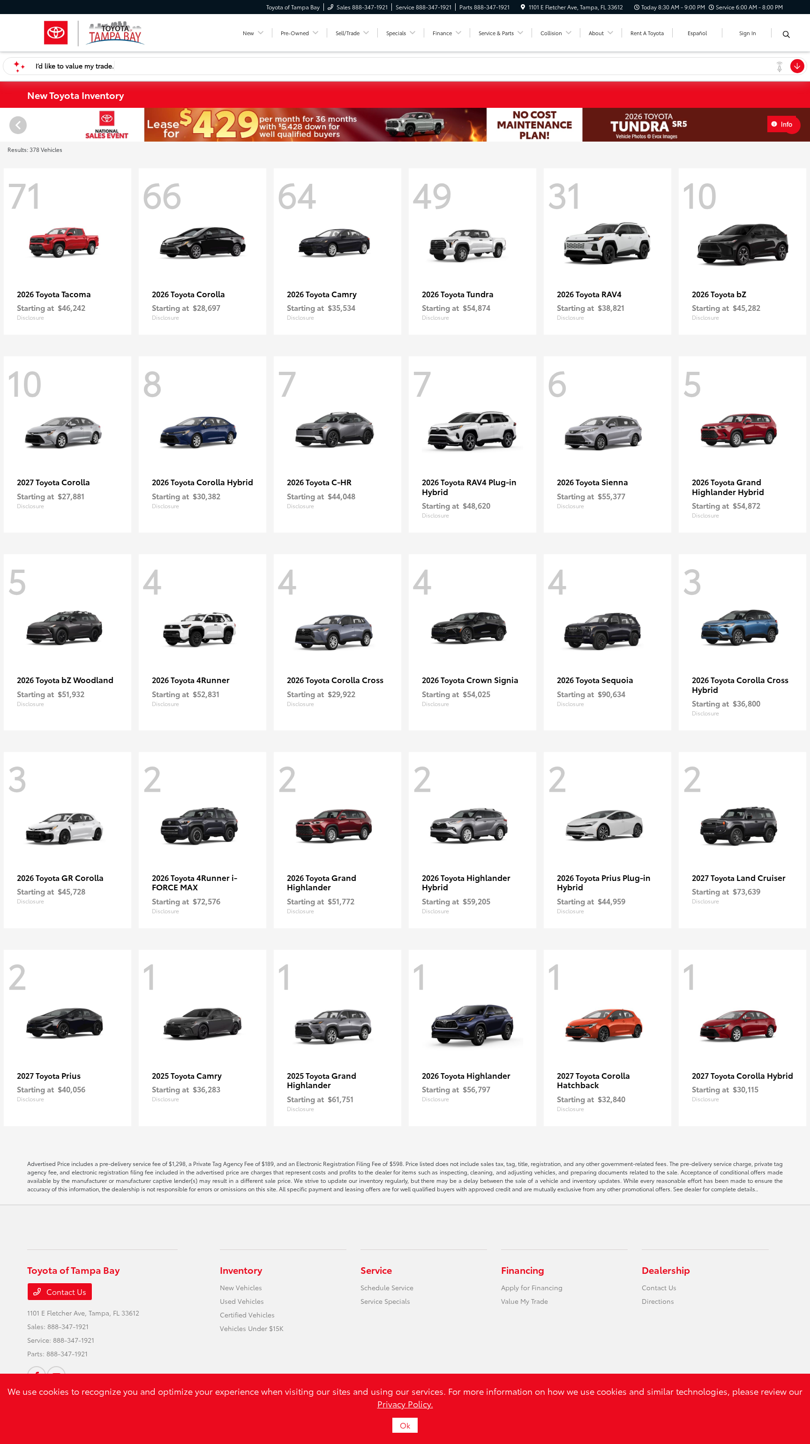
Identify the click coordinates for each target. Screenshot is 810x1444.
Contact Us (65, 1291)
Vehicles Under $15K (252, 1328)
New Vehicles (241, 1287)
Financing (522, 1269)
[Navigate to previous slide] (7, 125)
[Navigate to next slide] (803, 125)
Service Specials (385, 1301)
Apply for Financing (531, 1287)
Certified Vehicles (247, 1314)
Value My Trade (524, 1301)
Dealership (666, 1269)
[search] (786, 34)
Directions (658, 1301)
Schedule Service (386, 1287)
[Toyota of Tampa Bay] (94, 31)
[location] (523, 7)
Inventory (241, 1269)
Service (376, 1269)
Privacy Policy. (405, 1404)
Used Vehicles (242, 1301)
